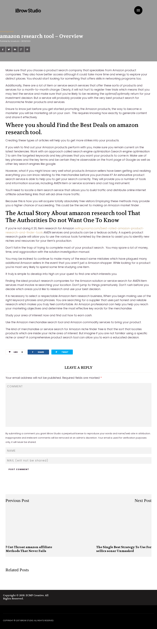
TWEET (61, 352)
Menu (138, 10)
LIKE (18, 352)
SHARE (37, 352)
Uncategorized (6, 31)
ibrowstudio (14, 41)
